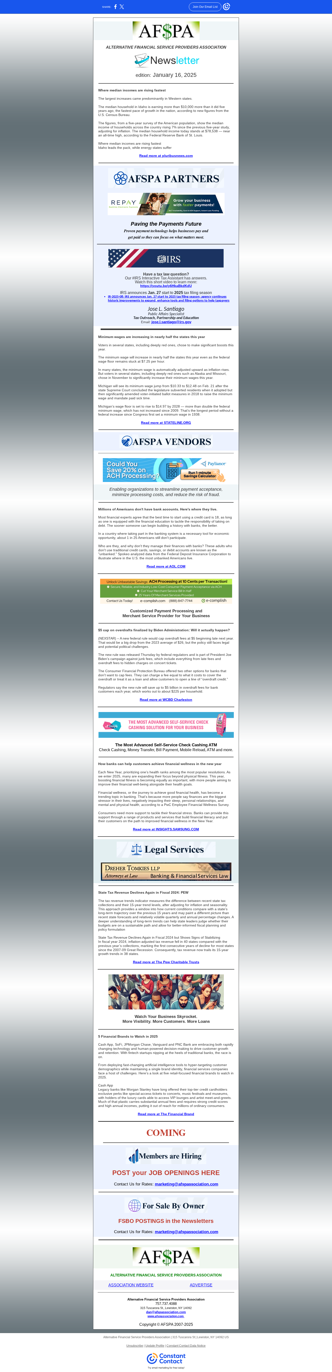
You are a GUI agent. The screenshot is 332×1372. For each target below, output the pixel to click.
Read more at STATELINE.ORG (166, 423)
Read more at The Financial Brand (166, 1114)
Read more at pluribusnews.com (166, 156)
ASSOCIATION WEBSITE (131, 1285)
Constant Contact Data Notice (186, 1345)
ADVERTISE (201, 1285)
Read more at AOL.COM (166, 566)
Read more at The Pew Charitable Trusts (166, 962)
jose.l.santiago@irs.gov (171, 322)
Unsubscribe (134, 1345)
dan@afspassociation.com (166, 1312)
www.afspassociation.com (166, 1316)
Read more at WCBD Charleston (166, 700)
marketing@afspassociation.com (186, 1184)
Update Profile (154, 1345)
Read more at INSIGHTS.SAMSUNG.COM (166, 829)
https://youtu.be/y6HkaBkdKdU (166, 286)
